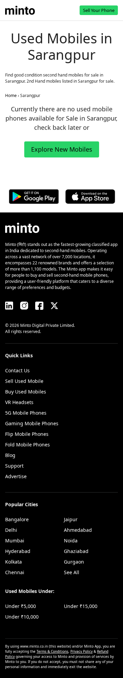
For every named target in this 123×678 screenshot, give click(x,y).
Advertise (16, 476)
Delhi (11, 530)
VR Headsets (19, 402)
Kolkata (13, 561)
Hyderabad (17, 551)
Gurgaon (74, 561)
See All (71, 572)
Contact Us (17, 370)
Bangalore (17, 519)
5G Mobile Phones (25, 413)
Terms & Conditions (52, 651)
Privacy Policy (81, 651)
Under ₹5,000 (20, 606)
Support (14, 465)
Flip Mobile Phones (27, 434)
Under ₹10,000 (22, 616)
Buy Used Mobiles (25, 391)
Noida (71, 540)
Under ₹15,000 (80, 606)
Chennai (14, 572)
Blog (10, 455)
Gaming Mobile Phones (31, 423)
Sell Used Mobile (24, 381)
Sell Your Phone (98, 10)
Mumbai (14, 540)
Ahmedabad (78, 530)
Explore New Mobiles (61, 149)
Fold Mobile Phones (27, 444)
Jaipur (71, 519)
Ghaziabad (76, 551)
